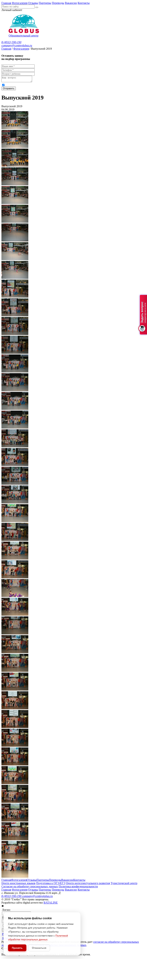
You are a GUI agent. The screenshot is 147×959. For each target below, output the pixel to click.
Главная (6, 2)
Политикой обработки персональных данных (116, 84)
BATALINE (51, 902)
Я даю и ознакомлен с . (75, 84)
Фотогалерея (19, 2)
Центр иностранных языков (18, 883)
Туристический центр (124, 883)
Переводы (58, 2)
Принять (17, 947)
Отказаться (39, 947)
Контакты (84, 2)
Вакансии (71, 2)
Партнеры (45, 2)
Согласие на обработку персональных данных (29, 886)
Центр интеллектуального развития (88, 883)
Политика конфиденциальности (78, 886)
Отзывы (33, 2)
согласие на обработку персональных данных (41, 84)
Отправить (8, 88)
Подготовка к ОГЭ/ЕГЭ (50, 883)
